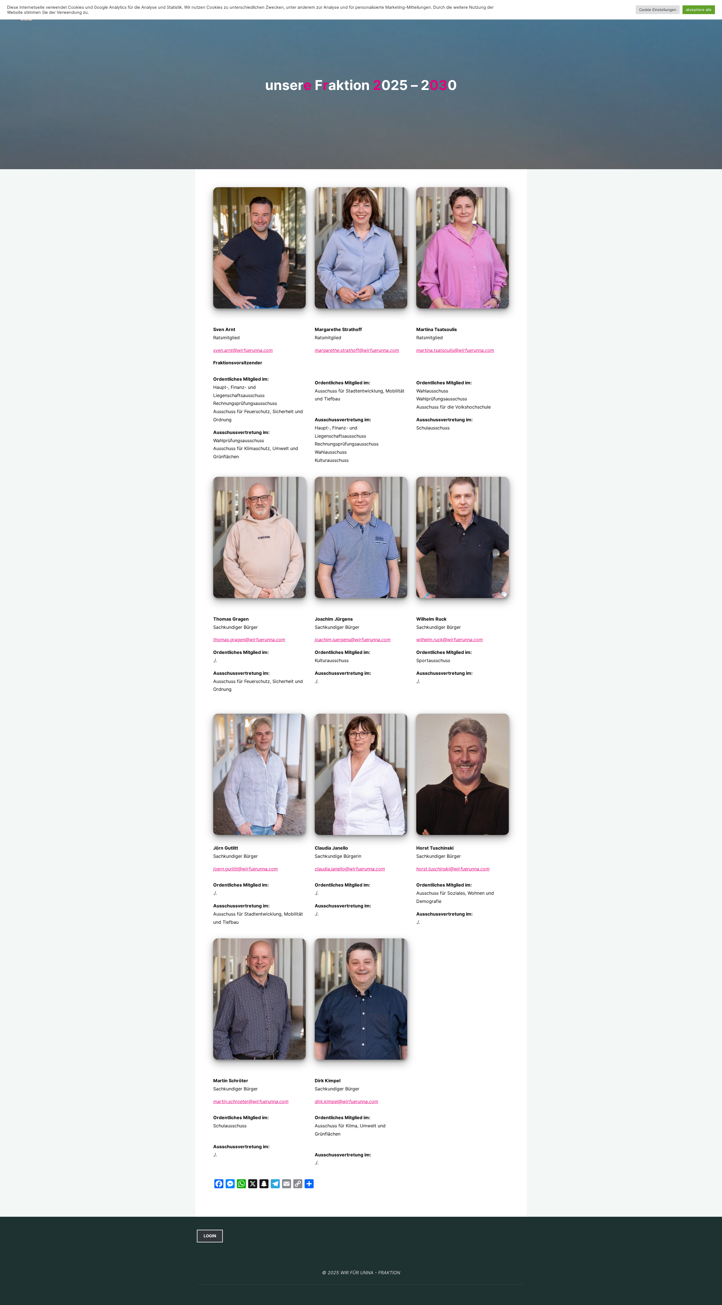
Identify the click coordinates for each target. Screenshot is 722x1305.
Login (210, 1235)
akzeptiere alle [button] (699, 9)
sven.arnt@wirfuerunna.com (243, 350)
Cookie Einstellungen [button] (657, 9)
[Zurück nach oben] (361, 1259)
